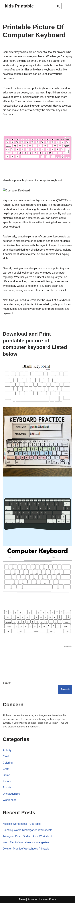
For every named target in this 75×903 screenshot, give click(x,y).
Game (6, 775)
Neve (22, 899)
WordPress (49, 899)
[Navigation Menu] (66, 6)
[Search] (58, 6)
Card (6, 756)
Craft (6, 768)
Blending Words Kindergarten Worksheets (27, 829)
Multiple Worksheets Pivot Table (22, 823)
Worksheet (9, 799)
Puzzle (7, 787)
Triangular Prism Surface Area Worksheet (27, 836)
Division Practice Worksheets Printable (26, 848)
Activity (7, 750)
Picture (7, 781)
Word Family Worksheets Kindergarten (26, 842)
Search (7, 682)
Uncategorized (11, 793)
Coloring (8, 762)
